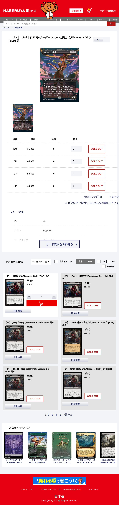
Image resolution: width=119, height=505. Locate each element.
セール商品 (23, 20)
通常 (81, 261)
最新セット (38, 20)
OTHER (111, 266)
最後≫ (68, 414)
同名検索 (17, 311)
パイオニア (68, 20)
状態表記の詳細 (93, 196)
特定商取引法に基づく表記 (72, 489)
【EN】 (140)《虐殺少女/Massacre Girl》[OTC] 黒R (87, 369)
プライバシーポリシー (48, 489)
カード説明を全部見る (59, 244)
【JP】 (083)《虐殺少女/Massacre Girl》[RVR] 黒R (29, 322)
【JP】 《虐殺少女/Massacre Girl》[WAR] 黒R (27, 276)
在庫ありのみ (66, 261)
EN (113, 261)
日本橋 (59, 496)
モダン (80, 20)
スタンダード (53, 20)
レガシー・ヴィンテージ (98, 20)
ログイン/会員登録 (108, 11)
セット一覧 (9, 20)
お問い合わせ (93, 489)
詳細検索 (75, 11)
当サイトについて (27, 489)
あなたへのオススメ (19, 427)
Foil (90, 261)
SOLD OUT (97, 149)
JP (103, 261)
